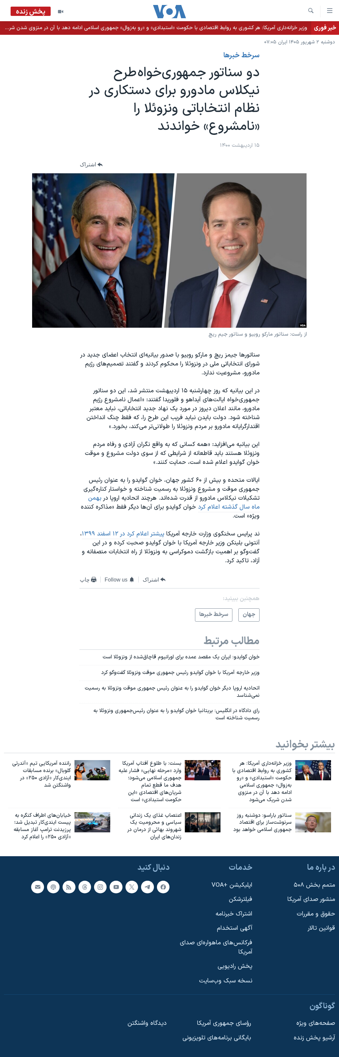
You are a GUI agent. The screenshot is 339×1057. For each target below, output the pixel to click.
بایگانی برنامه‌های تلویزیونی (216, 1037)
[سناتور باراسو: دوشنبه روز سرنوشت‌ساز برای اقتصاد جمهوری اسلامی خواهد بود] (313, 822)
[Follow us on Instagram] (100, 886)
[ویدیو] (61, 12)
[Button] (91, 164)
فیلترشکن (240, 899)
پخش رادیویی (235, 966)
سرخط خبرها (241, 55)
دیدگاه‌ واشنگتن (147, 1023)
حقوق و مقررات (316, 914)
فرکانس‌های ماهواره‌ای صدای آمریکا (216, 947)
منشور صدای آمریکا (311, 899)
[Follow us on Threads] (84, 886)
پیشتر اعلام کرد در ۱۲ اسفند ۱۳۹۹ (123, 533)
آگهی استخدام (234, 928)
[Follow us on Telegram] (147, 886)
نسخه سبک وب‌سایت (225, 980)
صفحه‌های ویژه (315, 1023)
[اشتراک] (37, 886)
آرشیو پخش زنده (314, 1037)
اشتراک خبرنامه (234, 914)
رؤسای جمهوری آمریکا (224, 1023)
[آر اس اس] (69, 886)
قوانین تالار (321, 928)
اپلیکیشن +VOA (232, 884)
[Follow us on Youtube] (116, 886)
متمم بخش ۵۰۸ (314, 884)
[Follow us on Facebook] (163, 886)
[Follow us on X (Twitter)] (131, 886)
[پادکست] (53, 886)
